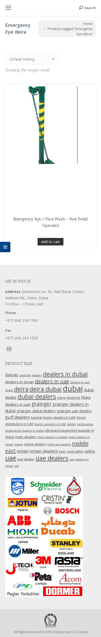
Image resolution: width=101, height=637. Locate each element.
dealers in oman (19, 381)
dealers (37, 375)
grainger (42, 404)
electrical (73, 397)
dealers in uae (52, 381)
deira (21, 389)
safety (89, 451)
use (16, 466)
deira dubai (46, 389)
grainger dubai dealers (36, 410)
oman (22, 451)
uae (10, 457)
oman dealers (44, 451)
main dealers (26, 436)
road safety (74, 451)
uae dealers (51, 458)
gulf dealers (17, 417)
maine (18, 444)
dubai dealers (37, 396)
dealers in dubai (65, 374)
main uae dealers (59, 444)
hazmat (36, 417)
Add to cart (50, 241)
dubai (73, 388)
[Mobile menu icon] (8, 8)
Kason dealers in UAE (59, 417)
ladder (71, 424)
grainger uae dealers (74, 410)
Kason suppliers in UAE (50, 424)
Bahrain (11, 374)
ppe (62, 451)
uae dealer (25, 459)
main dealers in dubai (53, 437)
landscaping (85, 424)
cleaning (25, 375)
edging (61, 398)
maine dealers (35, 444)
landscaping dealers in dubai (24, 430)
